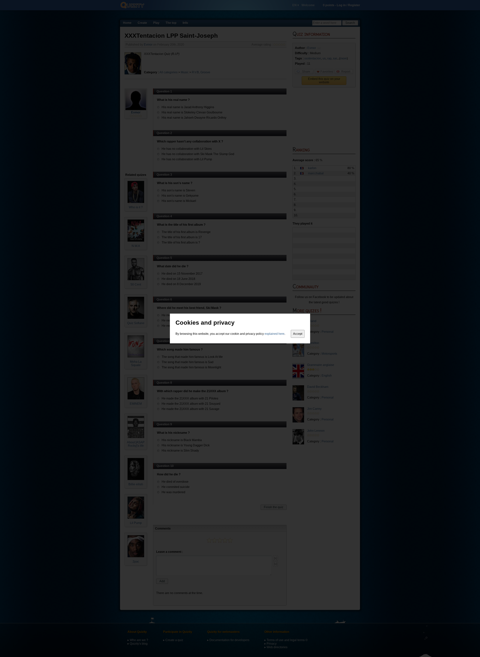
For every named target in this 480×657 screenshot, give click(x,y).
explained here (274, 333)
